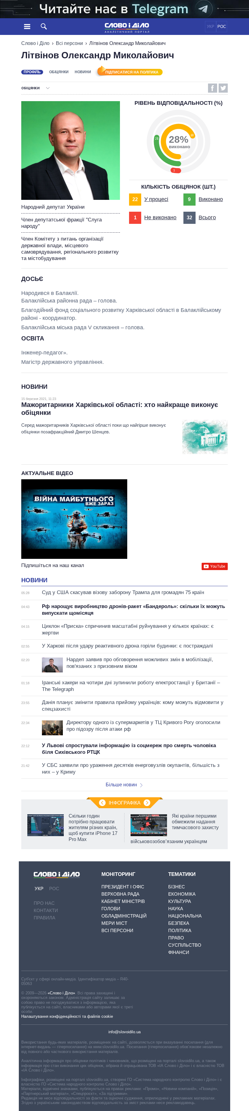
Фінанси (178, 952)
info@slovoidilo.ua (124, 1032)
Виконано (211, 199)
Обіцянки (59, 72)
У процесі (156, 199)
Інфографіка (125, 802)
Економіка (182, 894)
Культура (179, 901)
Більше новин (121, 784)
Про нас (44, 903)
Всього (207, 217)
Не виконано (160, 217)
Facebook (212, 88)
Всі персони (69, 43)
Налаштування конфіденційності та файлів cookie (67, 1016)
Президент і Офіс (122, 886)
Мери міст (114, 923)
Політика (179, 930)
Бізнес (176, 886)
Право (176, 937)
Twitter (223, 88)
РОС (221, 27)
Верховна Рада (120, 894)
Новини (83, 72)
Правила (44, 917)
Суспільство (184, 945)
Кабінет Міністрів (123, 901)
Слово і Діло (35, 43)
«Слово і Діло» (61, 993)
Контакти (46, 910)
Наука (175, 908)
